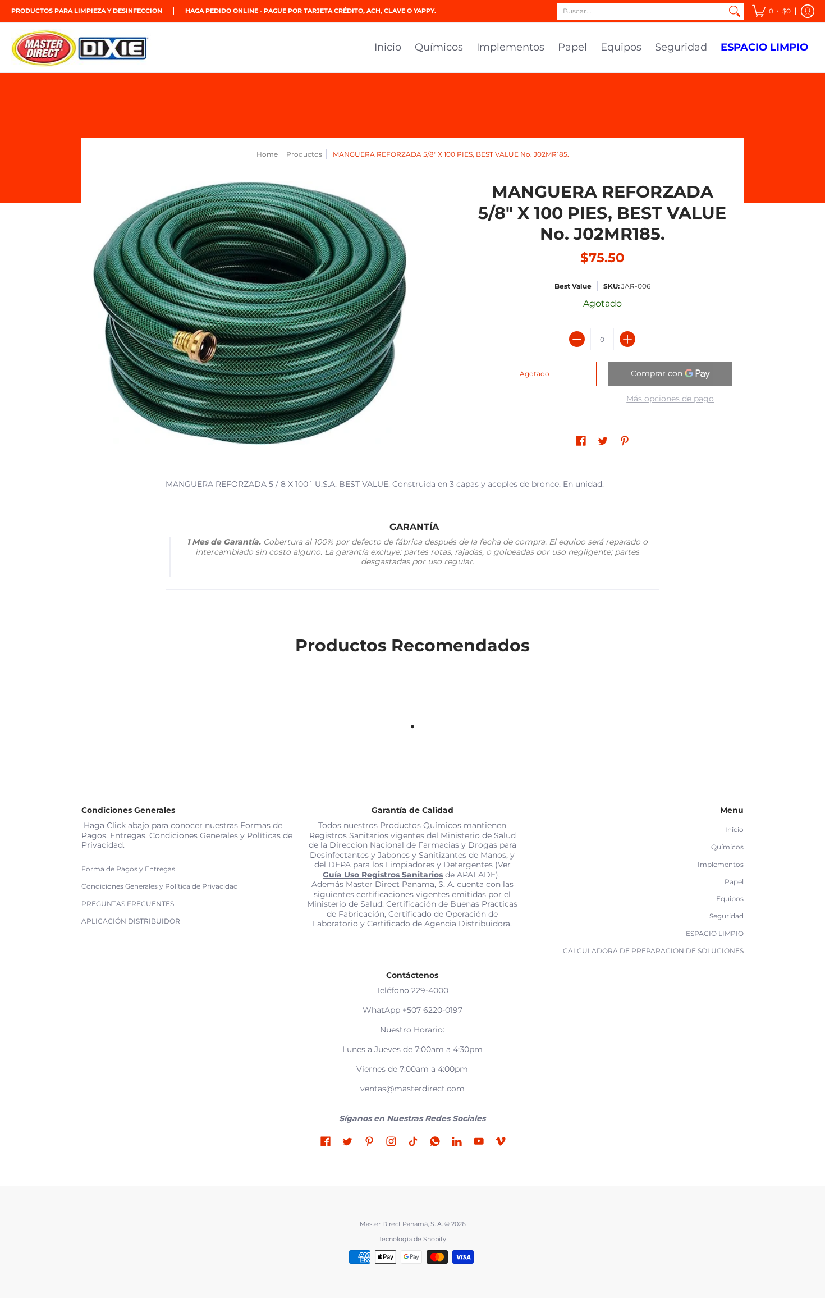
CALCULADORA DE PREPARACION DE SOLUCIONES (653, 951)
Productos (304, 154)
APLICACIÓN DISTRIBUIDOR (130, 921)
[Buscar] (734, 11)
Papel (734, 881)
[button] (771, 11)
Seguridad (726, 916)
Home (267, 154)
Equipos (730, 898)
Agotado (534, 373)
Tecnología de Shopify (412, 1239)
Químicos (727, 847)
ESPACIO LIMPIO (715, 933)
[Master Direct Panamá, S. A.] (81, 47)
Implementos (721, 864)
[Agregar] (627, 339)
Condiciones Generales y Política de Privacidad (159, 886)
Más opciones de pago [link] (670, 399)
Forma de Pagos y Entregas (128, 869)
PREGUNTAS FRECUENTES (127, 903)
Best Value (573, 286)
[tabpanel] (412, 537)
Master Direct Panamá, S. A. (401, 1224)
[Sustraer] (577, 339)
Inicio (734, 829)
